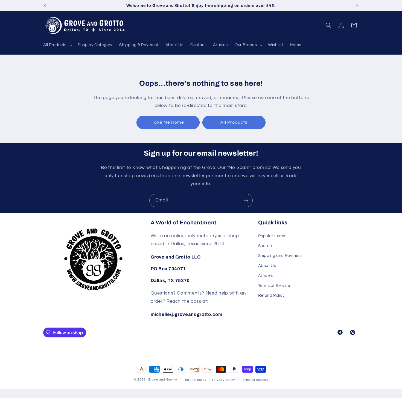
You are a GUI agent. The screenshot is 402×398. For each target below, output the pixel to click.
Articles (265, 276)
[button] (57, 45)
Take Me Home (168, 122)
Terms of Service (274, 286)
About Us (267, 266)
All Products (233, 122)
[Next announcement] (357, 5)
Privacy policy (223, 379)
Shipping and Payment (280, 256)
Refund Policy (271, 295)
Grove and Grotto (162, 379)
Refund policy (195, 379)
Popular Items (271, 236)
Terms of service (255, 379)
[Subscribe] (246, 200)
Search (265, 246)
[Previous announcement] (45, 5)
